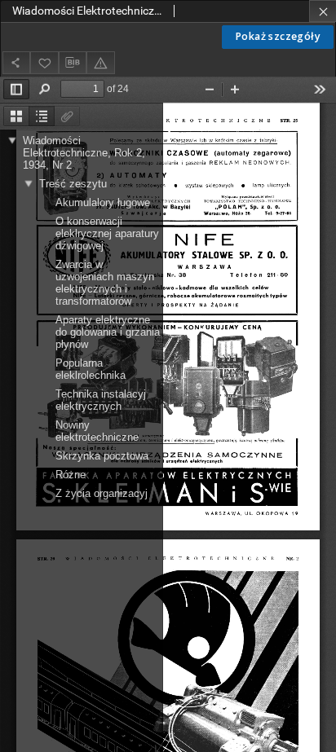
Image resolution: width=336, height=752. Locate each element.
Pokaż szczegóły (278, 36)
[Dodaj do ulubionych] (44, 62)
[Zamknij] (322, 11)
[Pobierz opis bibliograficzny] (72, 62)
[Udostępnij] (16, 62)
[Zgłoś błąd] (100, 62)
